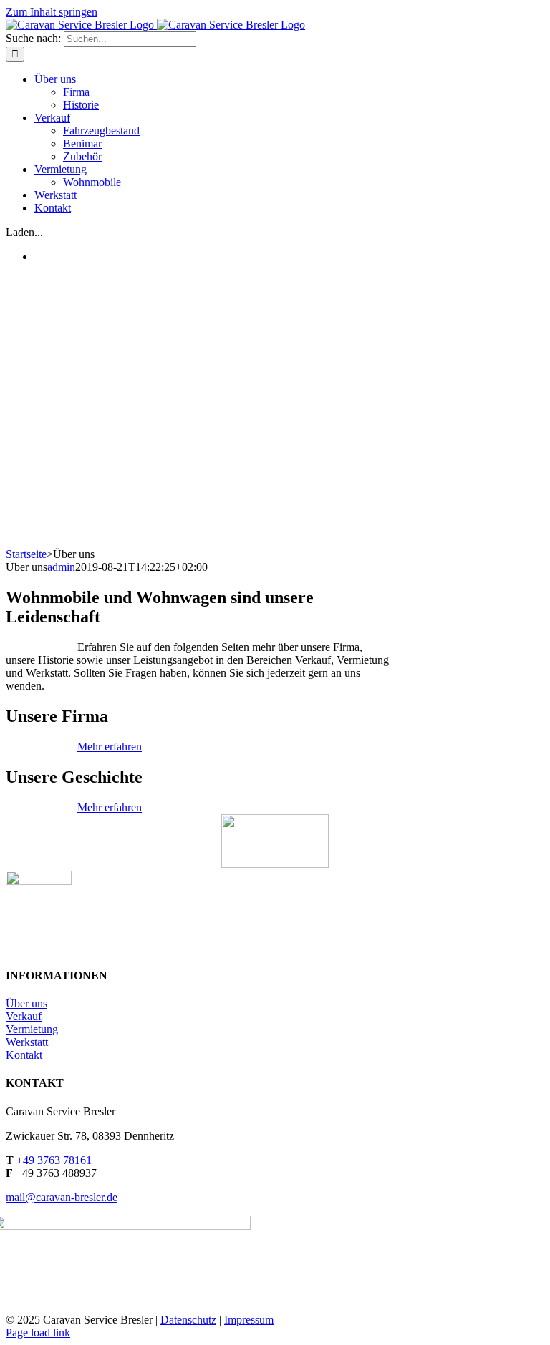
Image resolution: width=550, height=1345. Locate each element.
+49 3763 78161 (53, 1160)
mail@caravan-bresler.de (61, 1197)
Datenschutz (188, 1320)
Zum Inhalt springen (51, 12)
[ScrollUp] (275, 864)
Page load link (38, 1332)
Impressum (249, 1320)
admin (61, 567)
